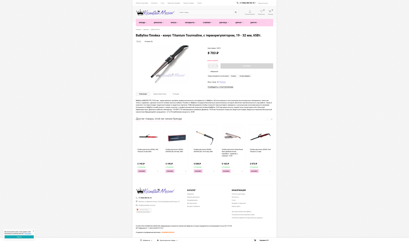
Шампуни (190, 194)
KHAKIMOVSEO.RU (168, 232)
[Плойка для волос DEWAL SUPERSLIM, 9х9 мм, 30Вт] (176, 136)
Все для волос (192, 203)
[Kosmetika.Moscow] (160, 191)
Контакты (154, 3)
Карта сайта (236, 206)
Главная (138, 29)
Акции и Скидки (188, 3)
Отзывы (176, 94)
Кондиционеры (192, 200)
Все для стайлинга (193, 206)
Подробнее (27, 233)
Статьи (199, 3)
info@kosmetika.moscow (147, 205)
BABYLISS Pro (155, 29)
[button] (271, 119)
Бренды (146, 29)
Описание (143, 94)
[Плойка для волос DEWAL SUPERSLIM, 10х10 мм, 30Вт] (204, 136)
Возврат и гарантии (239, 203)
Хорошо (19, 237)
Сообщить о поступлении (220, 86)
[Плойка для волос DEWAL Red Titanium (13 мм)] (260, 136)
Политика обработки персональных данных (247, 217)
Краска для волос (193, 197)
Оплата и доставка (142, 3)
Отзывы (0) (149, 41)
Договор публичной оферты (241, 211)
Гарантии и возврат (174, 3)
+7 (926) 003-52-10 (247, 3)
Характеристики (159, 94)
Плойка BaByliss (245, 76)
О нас (162, 3)
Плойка (233, 76)
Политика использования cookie (243, 214)
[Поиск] (235, 12)
